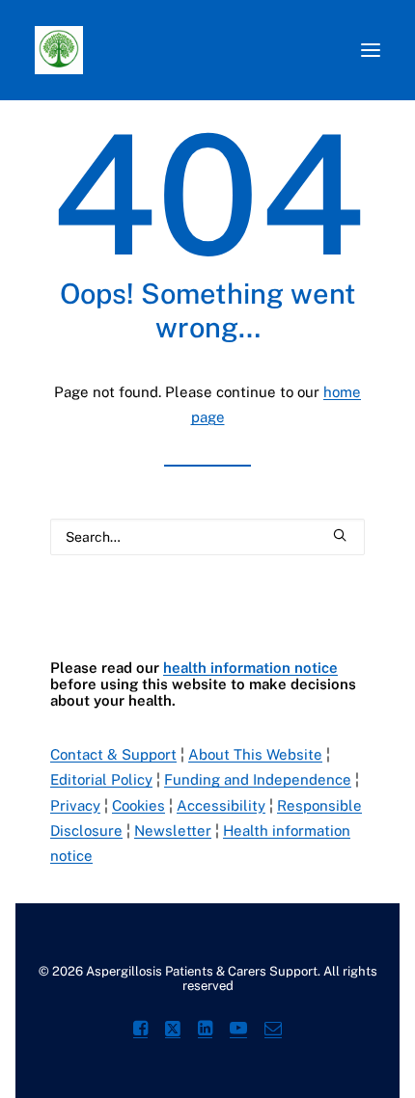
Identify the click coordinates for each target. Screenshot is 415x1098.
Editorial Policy (101, 779)
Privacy (75, 805)
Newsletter (172, 830)
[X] (172, 1031)
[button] (370, 50)
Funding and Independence (257, 779)
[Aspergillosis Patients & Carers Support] (169, 50)
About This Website (255, 754)
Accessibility (221, 805)
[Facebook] (140, 1031)
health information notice (250, 667)
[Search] (207, 537)
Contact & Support (113, 754)
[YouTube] (238, 1031)
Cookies (138, 805)
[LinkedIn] (205, 1031)
